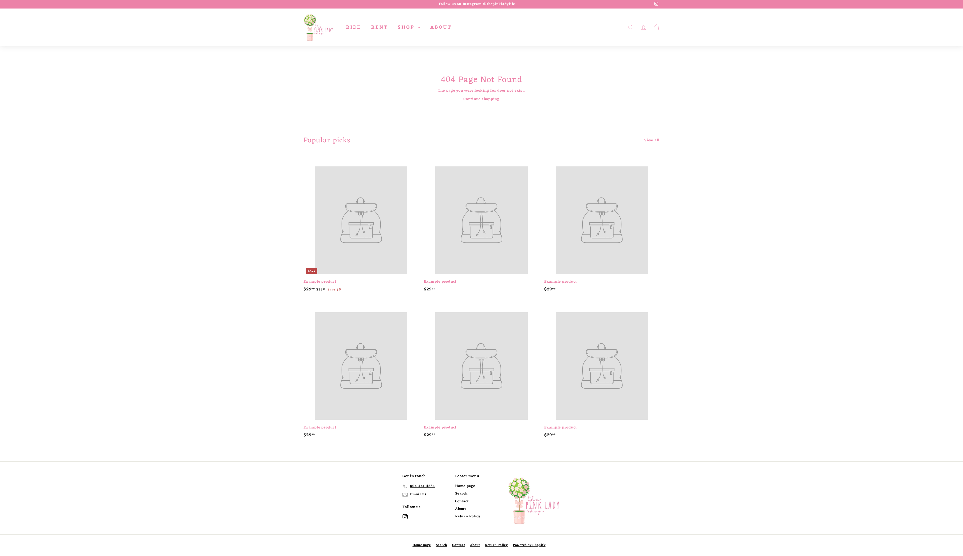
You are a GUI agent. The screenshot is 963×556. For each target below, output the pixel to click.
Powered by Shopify (529, 545)
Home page (465, 486)
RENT (379, 27)
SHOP (407, 27)
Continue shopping (481, 99)
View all (652, 141)
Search (461, 493)
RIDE (353, 27)
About (460, 509)
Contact (461, 501)
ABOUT (440, 27)
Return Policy (467, 516)
